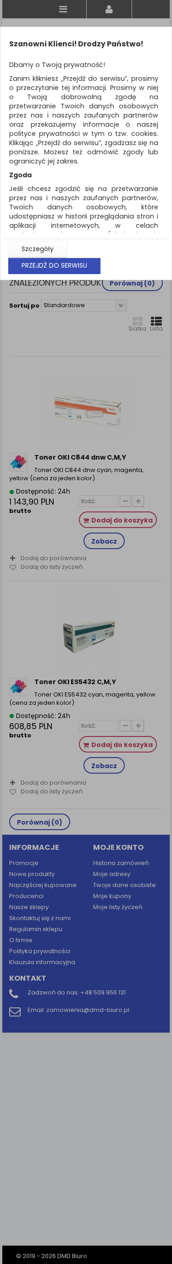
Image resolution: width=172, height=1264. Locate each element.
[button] (37, 249)
